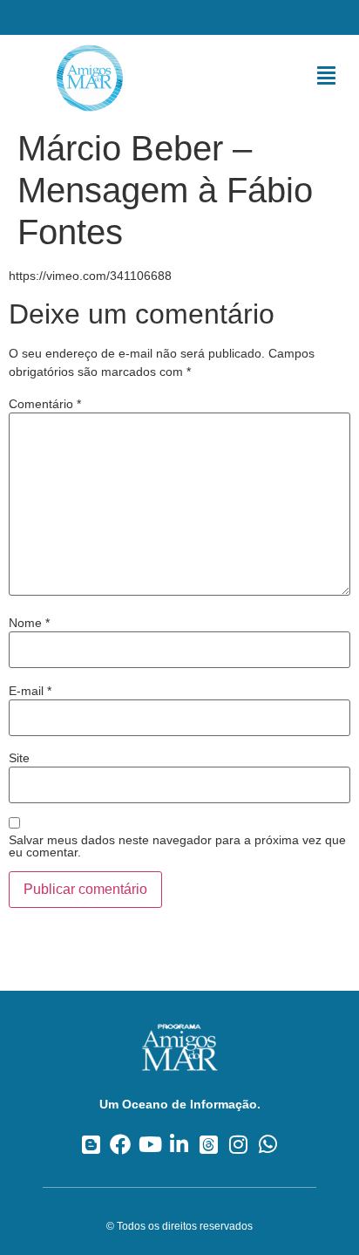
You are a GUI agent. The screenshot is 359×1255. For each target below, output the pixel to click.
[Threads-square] (208, 1143)
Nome (29, 623)
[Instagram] (238, 1143)
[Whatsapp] (268, 1143)
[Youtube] (150, 1143)
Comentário (45, 404)
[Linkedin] (180, 1143)
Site (19, 758)
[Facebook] (120, 1143)
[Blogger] (91, 1143)
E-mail (30, 691)
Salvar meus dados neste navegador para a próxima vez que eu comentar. (177, 846)
